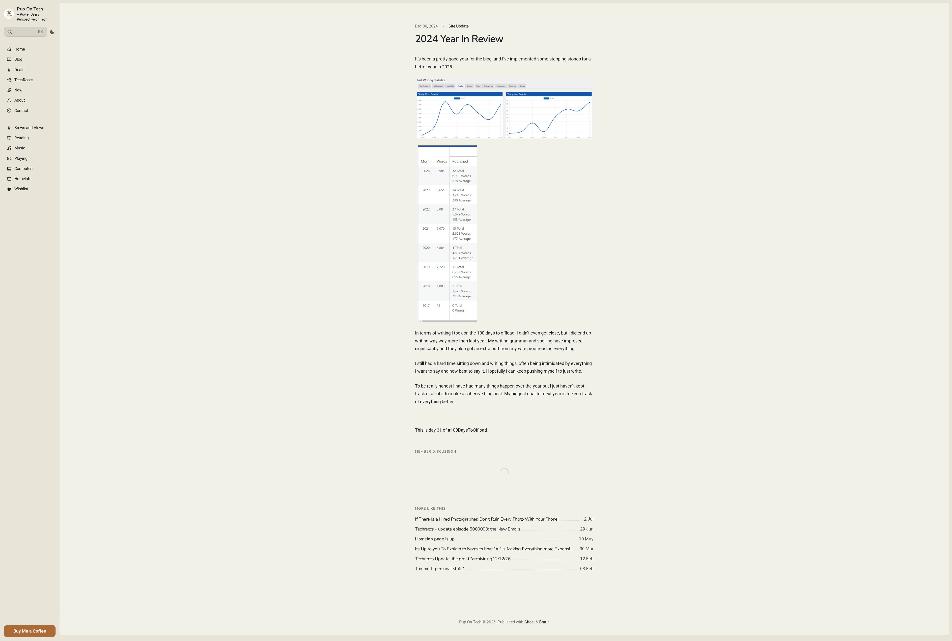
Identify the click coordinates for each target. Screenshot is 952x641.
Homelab (22, 178)
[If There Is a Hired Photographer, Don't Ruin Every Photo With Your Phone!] (504, 519)
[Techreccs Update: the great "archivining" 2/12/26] (504, 559)
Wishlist (21, 189)
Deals (19, 69)
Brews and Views (29, 127)
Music (19, 148)
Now (18, 90)
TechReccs (23, 80)
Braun (544, 622)
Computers (23, 168)
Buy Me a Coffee (29, 631)
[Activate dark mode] (52, 32)
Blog (18, 59)
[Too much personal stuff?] (504, 569)
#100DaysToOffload (467, 430)
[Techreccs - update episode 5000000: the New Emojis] (504, 529)
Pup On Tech (30, 9)
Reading (21, 138)
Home (19, 49)
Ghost (529, 622)
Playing (21, 158)
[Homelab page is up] (504, 539)
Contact (21, 110)
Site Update (458, 26)
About (19, 100)
